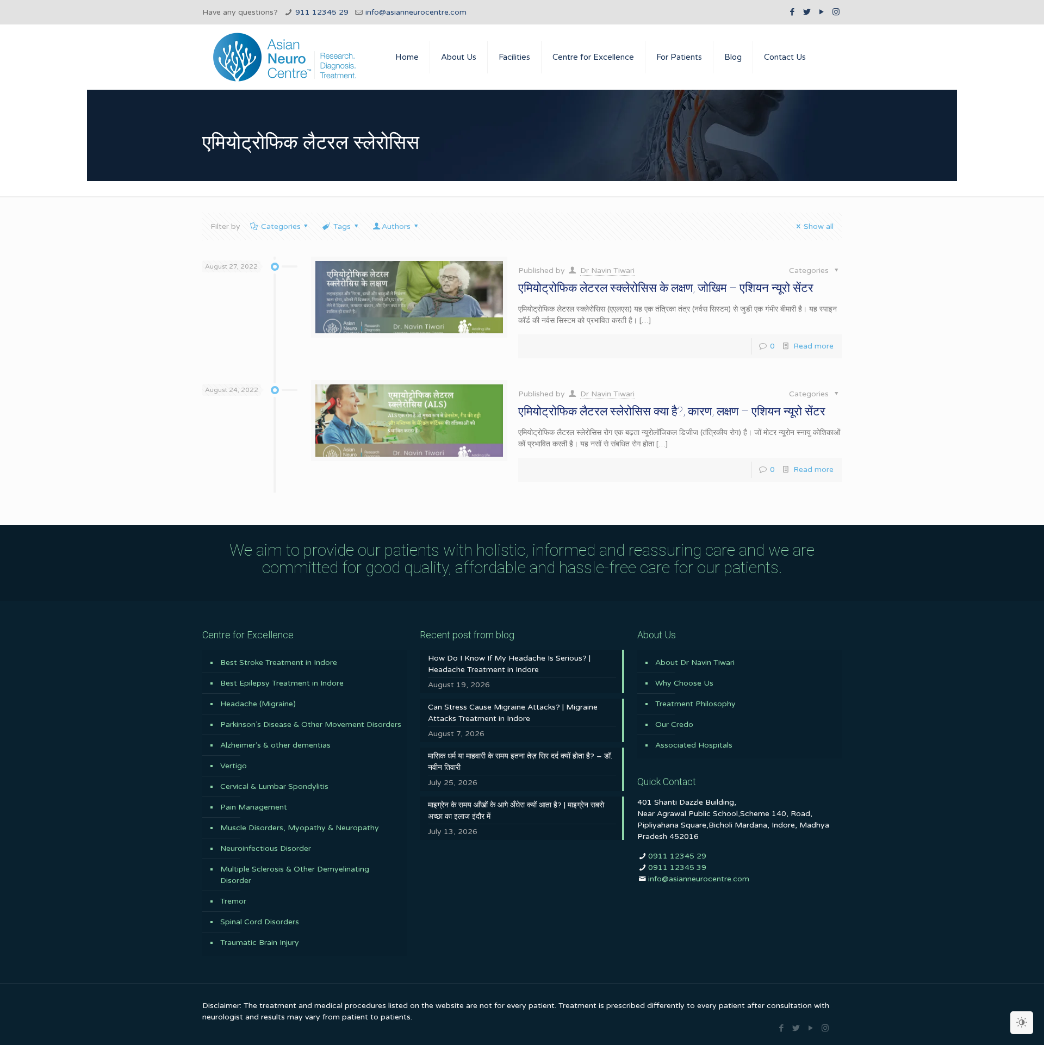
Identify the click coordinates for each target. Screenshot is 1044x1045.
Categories (281, 226)
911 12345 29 (322, 12)
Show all (819, 226)
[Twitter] (806, 12)
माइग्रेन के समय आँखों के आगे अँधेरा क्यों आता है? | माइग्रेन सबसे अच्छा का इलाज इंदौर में (516, 810)
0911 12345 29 (677, 856)
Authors (396, 226)
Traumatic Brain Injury (259, 942)
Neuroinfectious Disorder (265, 848)
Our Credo (674, 724)
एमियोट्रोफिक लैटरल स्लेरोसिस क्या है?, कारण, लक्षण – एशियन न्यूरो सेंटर (671, 411)
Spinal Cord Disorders (259, 921)
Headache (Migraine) (258, 703)
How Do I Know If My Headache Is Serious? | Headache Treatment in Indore (509, 664)
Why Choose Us (684, 683)
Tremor (233, 901)
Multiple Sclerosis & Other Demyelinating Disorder (294, 874)
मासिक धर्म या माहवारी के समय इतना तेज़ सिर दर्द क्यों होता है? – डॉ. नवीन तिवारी (520, 761)
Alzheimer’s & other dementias (275, 745)
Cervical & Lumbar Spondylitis (274, 786)
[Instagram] (836, 12)
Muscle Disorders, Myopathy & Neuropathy (299, 827)
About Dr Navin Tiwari (695, 662)
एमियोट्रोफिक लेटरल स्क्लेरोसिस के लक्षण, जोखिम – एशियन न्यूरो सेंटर (665, 288)
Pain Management (253, 807)
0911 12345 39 (677, 867)
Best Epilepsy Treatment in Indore (282, 683)
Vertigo (233, 765)
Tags (342, 226)
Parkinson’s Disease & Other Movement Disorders (310, 724)
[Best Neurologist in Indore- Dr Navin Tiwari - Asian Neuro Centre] (284, 57)
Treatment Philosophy (695, 703)
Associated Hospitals (693, 745)
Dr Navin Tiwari (607, 270)
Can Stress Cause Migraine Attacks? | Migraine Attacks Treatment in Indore (513, 712)
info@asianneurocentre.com (416, 12)
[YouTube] (821, 12)
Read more (813, 346)
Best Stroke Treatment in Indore (278, 662)
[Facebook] (792, 12)
